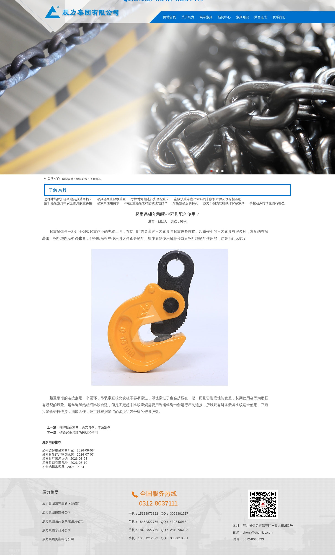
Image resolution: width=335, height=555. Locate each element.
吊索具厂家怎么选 (55, 458)
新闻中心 (224, 17)
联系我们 (279, 17)
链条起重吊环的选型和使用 (78, 432)
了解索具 (95, 179)
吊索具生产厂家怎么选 (58, 454)
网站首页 (169, 17)
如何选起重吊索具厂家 (58, 450)
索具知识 (242, 17)
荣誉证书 (260, 17)
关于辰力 (187, 17)
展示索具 (206, 17)
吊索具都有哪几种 (55, 462)
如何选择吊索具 (53, 467)
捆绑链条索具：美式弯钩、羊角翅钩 (85, 427)
